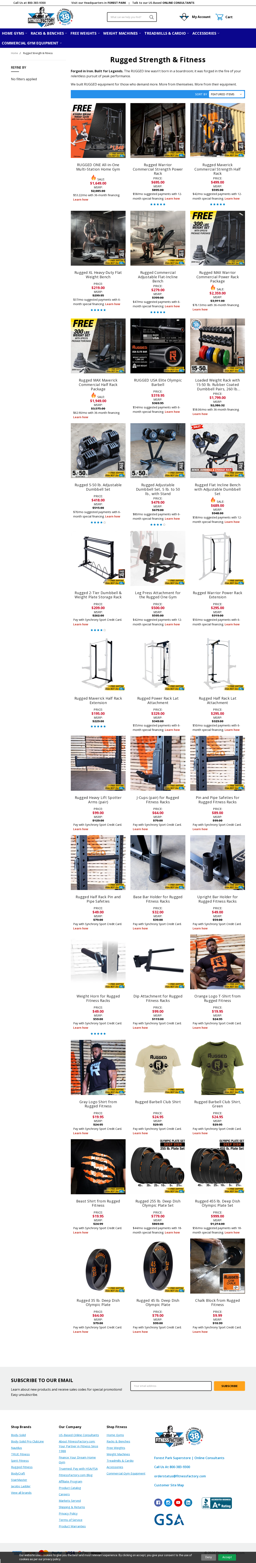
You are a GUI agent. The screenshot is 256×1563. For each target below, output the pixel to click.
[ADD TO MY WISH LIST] (118, 116)
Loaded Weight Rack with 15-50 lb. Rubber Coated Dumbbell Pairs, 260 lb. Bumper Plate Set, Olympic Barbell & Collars (217, 389)
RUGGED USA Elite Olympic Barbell (158, 382)
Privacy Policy (68, 1513)
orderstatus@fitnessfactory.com (180, 1476)
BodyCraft (18, 1473)
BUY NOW (98, 256)
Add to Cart (98, 247)
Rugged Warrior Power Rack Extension (217, 595)
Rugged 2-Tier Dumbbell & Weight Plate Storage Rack (98, 595)
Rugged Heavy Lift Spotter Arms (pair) (98, 799)
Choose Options (98, 149)
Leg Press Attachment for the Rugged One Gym (158, 595)
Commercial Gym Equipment (30, 43)
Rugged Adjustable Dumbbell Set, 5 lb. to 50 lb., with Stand (158, 489)
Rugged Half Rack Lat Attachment (217, 700)
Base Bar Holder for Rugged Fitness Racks (158, 899)
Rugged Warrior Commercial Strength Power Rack (158, 169)
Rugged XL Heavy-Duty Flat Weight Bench (98, 274)
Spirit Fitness (20, 1461)
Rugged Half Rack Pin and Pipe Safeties (98, 899)
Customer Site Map (169, 1485)
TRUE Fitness (20, 1454)
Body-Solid (18, 1435)
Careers (64, 1494)
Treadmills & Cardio (165, 33)
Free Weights (83, 33)
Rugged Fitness (22, 1467)
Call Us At (172, 1467)
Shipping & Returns (72, 1507)
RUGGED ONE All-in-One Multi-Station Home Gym (98, 167)
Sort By (201, 94)
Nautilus (16, 1448)
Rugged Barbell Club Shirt (158, 1101)
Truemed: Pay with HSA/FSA (78, 1469)
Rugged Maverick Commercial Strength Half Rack (217, 169)
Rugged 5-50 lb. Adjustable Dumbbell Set (98, 487)
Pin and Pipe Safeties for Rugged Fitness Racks (217, 799)
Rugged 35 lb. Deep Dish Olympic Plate (98, 1302)
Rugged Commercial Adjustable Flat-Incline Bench (158, 276)
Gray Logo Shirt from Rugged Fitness (98, 1104)
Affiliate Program (70, 1481)
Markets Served (70, 1501)
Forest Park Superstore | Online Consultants (189, 1458)
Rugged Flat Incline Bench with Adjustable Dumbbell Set (217, 489)
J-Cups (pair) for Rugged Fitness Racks (158, 799)
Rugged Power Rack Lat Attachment (158, 700)
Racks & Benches (48, 33)
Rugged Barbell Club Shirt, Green (217, 1104)
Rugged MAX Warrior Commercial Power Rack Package (217, 276)
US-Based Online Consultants (79, 1435)
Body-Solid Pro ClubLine (27, 1441)
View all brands (21, 1493)
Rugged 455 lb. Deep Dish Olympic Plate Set (217, 1203)
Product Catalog (70, 1488)
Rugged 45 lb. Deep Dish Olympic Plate (157, 1302)
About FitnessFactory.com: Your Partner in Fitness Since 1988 (78, 1446)
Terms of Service (70, 1520)
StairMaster (19, 1480)
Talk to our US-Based (163, 3)
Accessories (204, 33)
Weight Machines (121, 33)
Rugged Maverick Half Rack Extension (98, 700)
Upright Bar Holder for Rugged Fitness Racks (217, 899)
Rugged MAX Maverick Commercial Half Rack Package (98, 384)
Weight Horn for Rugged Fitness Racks (98, 998)
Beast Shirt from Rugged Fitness (98, 1203)
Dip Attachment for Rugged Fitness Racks (157, 998)
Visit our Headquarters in (98, 3)
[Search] (149, 17)
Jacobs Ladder (21, 1486)
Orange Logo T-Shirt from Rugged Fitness (217, 998)
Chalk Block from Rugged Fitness (217, 1302)
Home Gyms (13, 33)
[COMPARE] (118, 110)
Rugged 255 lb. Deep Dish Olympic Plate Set (157, 1203)
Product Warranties (72, 1526)
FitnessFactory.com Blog (76, 1475)
